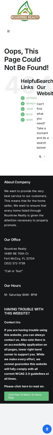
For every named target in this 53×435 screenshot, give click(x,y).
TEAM (29, 108)
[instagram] (35, 26)
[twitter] (30, 26)
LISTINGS (31, 98)
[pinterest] (41, 26)
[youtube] (47, 26)
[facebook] (24, 26)
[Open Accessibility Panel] (47, 429)
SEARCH (31, 103)
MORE (29, 119)
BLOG (29, 114)
